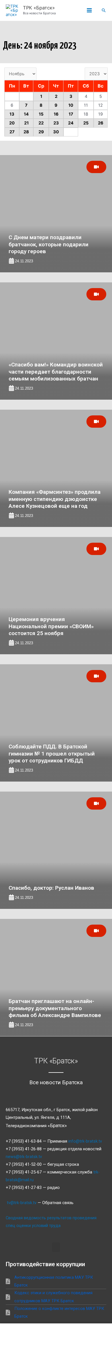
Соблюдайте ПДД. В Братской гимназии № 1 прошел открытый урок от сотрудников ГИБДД (52, 753)
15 (41, 114)
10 (70, 105)
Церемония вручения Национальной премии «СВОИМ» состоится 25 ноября (51, 626)
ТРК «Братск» (39, 8)
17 (71, 114)
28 (26, 131)
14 (26, 114)
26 (100, 123)
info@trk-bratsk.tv (85, 1141)
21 (26, 123)
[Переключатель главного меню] (89, 11)
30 (56, 131)
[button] (103, 10)
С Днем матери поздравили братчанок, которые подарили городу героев (48, 244)
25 (85, 123)
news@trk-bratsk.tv (24, 1156)
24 (71, 123)
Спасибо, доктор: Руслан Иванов (51, 888)
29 (41, 131)
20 (12, 123)
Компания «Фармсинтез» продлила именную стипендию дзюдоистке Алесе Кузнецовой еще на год (55, 499)
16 (56, 114)
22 (41, 123)
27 (12, 131)
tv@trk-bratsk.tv (21, 1202)
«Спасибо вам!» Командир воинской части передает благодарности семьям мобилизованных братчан (56, 371)
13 (11, 114)
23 (56, 123)
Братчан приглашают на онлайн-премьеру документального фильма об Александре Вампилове (55, 1008)
